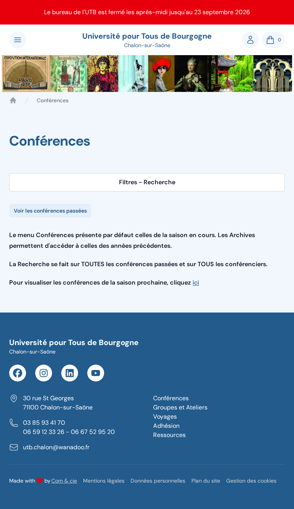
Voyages (165, 416)
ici (196, 282)
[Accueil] (13, 100)
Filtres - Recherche (147, 182)
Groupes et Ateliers (180, 407)
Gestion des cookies (251, 480)
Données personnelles (158, 480)
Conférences (171, 398)
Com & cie (64, 480)
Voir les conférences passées (50, 210)
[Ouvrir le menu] (17, 39)
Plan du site (205, 480)
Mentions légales (103, 480)
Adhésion (166, 426)
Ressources (169, 435)
